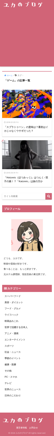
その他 (8, 371)
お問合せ (33, 428)
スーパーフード (13, 296)
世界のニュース (13, 389)
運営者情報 (21, 428)
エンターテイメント (15, 339)
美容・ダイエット (14, 302)
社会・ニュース (13, 352)
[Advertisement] (27, 37)
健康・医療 (10, 364)
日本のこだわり (13, 395)
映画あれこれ (11, 321)
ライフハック (11, 315)
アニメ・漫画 (11, 333)
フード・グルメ (13, 308)
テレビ (8, 383)
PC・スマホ (11, 377)
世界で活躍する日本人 (16, 327)
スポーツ (9, 346)
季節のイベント (13, 358)
